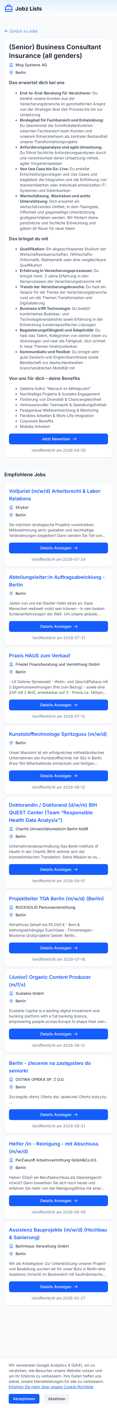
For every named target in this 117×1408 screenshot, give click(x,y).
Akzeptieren (24, 1398)
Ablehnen (56, 1398)
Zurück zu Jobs (24, 31)
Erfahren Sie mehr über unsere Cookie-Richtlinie (51, 1386)
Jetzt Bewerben (56, 438)
